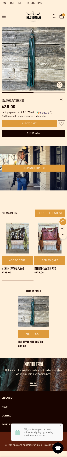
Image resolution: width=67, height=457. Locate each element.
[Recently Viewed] (62, 221)
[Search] (54, 16)
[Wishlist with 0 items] (61, 123)
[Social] (62, 228)
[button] (4, 16)
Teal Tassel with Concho (30, 342)
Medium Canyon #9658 (45, 268)
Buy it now (33, 133)
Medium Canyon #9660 (13, 268)
